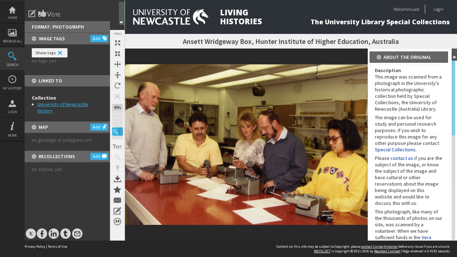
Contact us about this (117, 200)
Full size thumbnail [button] (117, 42)
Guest (415, 9)
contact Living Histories (379, 246)
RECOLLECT (322, 251)
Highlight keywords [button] (117, 168)
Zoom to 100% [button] (117, 96)
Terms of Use (57, 246)
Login (12, 112)
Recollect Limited (387, 251)
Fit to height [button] (117, 75)
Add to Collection (117, 189)
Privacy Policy (35, 246)
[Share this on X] (31, 230)
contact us (402, 158)
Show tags (46, 52)
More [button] (12, 135)
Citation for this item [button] (117, 221)
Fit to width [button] (117, 64)
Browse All (12, 41)
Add (96, 38)
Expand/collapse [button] (454, 55)
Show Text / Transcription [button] (117, 146)
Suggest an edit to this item (32, 13)
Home (12, 17)
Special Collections (395, 149)
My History (12, 88)
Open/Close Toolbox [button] (122, 13)
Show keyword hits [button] (117, 157)
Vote (49, 13)
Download (117, 178)
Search (12, 64)
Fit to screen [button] (117, 53)
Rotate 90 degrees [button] (117, 85)
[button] (117, 131)
